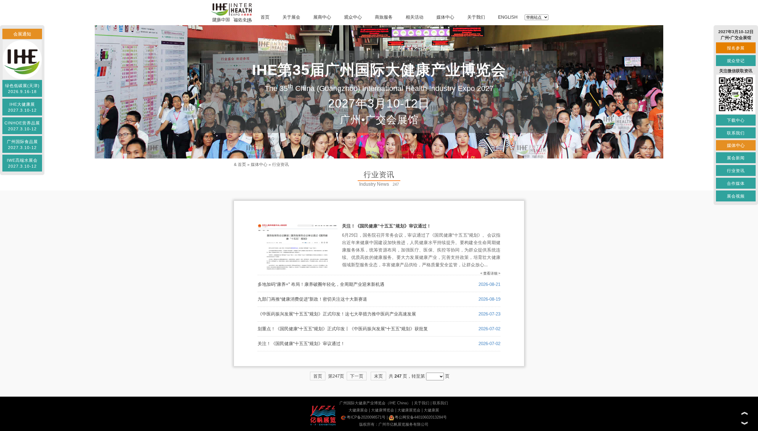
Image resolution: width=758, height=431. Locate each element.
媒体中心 (445, 17)
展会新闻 (736, 158)
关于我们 (476, 17)
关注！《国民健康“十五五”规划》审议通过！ (386, 225)
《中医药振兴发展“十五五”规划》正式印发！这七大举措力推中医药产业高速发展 (337, 313)
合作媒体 (736, 183)
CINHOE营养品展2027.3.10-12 (22, 126)
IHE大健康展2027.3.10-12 (22, 107)
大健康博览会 (382, 410)
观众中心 (353, 17)
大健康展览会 (408, 410)
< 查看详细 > (490, 273)
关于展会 (291, 17)
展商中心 (322, 17)
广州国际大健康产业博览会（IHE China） (375, 403)
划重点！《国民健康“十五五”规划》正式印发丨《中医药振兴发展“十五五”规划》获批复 (343, 328)
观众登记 (736, 60)
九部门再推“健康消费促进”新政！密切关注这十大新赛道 (312, 299)
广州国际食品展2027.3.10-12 (22, 144)
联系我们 (440, 403)
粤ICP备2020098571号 (366, 417)
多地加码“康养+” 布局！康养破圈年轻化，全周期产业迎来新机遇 (321, 284)
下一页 (356, 376)
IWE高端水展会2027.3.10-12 (22, 163)
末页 (378, 376)
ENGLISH (508, 17)
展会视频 (736, 196)
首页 (265, 17)
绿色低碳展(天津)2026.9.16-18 (22, 88)
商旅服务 (384, 17)
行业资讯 (280, 164)
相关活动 (414, 17)
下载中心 (736, 120)
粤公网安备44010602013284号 (421, 417)
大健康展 (431, 410)
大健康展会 (358, 410)
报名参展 (736, 48)
